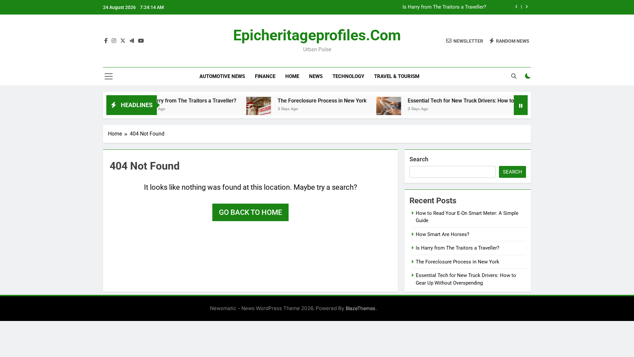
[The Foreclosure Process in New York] (250, 109)
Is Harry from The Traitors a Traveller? (444, 7)
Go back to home (250, 212)
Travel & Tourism (396, 76)
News (316, 76)
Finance (265, 76)
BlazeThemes (360, 308)
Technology (348, 76)
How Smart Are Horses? (442, 234)
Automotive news (222, 76)
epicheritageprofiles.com (317, 35)
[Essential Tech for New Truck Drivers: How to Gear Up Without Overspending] (380, 109)
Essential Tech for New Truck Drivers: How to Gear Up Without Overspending (489, 101)
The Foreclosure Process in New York (313, 101)
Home (292, 76)
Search (418, 159)
